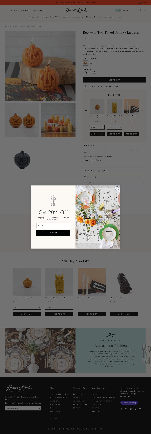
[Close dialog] (117, 188)
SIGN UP (53, 233)
